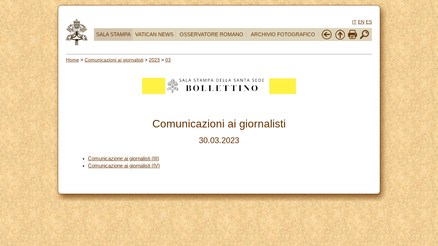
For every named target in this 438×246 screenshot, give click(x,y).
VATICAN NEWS (154, 34)
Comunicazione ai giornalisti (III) (123, 158)
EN (361, 22)
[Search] (364, 38)
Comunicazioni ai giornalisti (114, 60)
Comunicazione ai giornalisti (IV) (124, 165)
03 (168, 60)
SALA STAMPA (113, 34)
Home (72, 60)
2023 (154, 60)
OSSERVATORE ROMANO (211, 34)
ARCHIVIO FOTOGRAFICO (283, 34)
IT (354, 22)
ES (369, 22)
